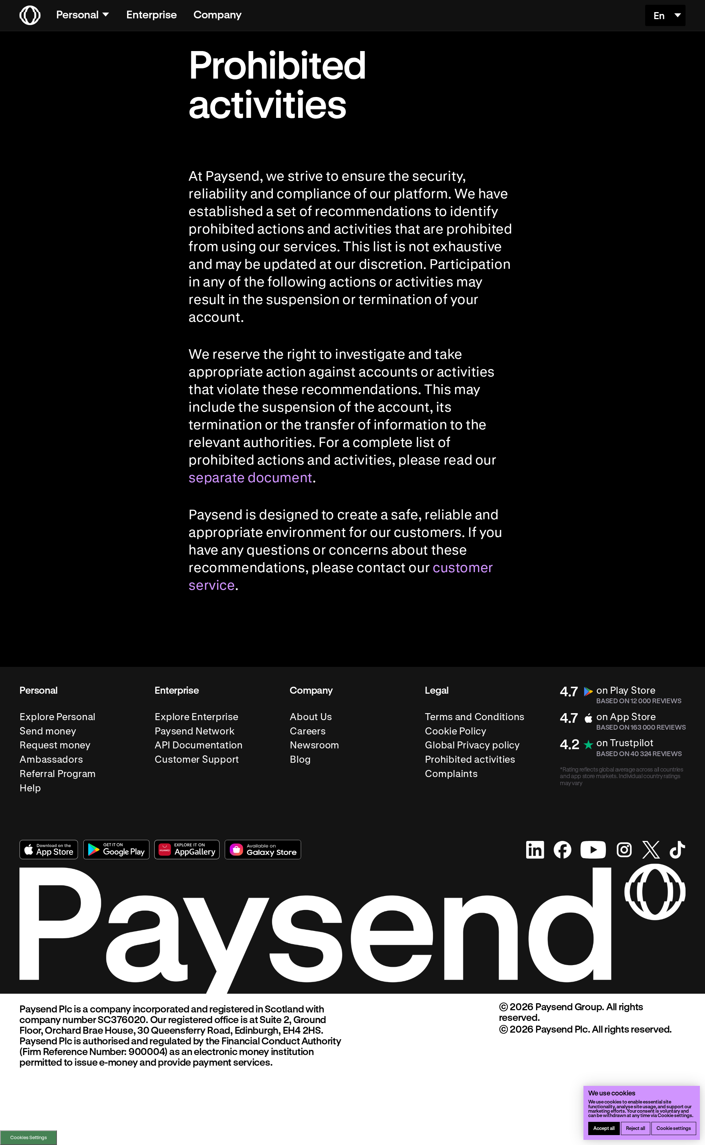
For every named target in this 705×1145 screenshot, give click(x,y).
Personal (77, 14)
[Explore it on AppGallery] (187, 849)
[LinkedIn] (535, 850)
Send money (47, 730)
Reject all (635, 1128)
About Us (311, 716)
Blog (300, 759)
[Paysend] (29, 15)
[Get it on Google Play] (116, 849)
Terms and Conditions (474, 716)
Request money (55, 745)
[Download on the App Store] (48, 849)
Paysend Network (194, 730)
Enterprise (151, 14)
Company (218, 14)
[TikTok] (678, 850)
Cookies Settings (28, 1137)
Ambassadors (51, 759)
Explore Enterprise (196, 716)
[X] (651, 850)
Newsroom (314, 745)
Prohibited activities (470, 759)
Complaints (451, 773)
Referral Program (57, 773)
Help (30, 787)
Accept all (604, 1128)
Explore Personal (57, 716)
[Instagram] (624, 850)
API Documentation (198, 745)
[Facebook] (562, 850)
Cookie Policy (456, 730)
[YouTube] (593, 850)
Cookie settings (674, 1128)
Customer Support (197, 759)
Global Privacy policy (472, 745)
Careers (307, 730)
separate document (250, 477)
